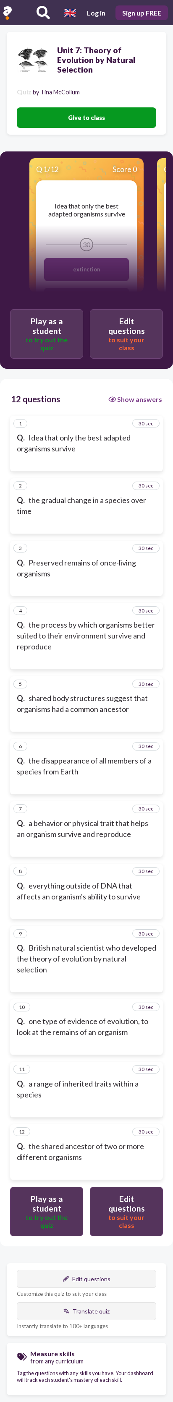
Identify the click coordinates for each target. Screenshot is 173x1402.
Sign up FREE (141, 13)
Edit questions (91, 1278)
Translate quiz (91, 1311)
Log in (96, 13)
